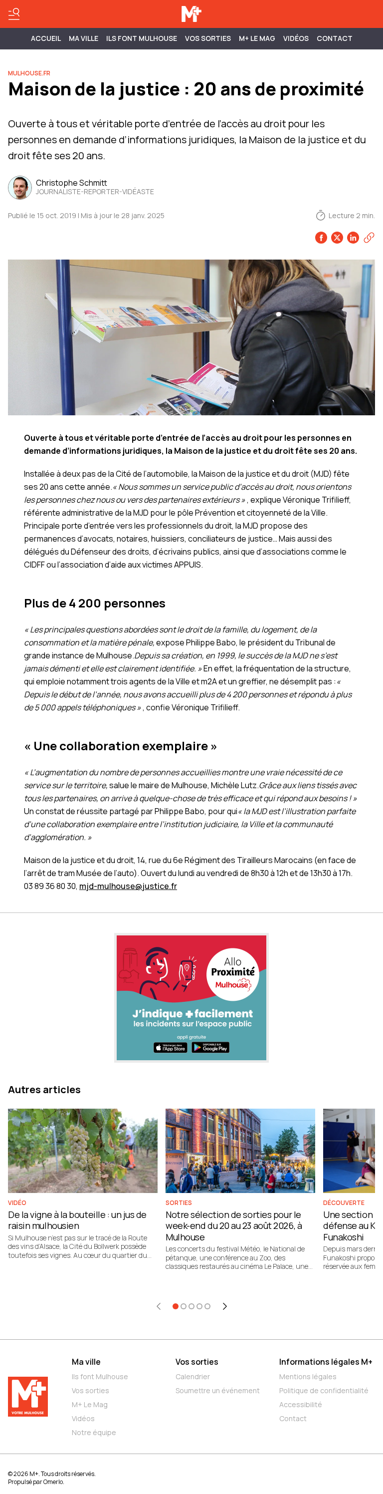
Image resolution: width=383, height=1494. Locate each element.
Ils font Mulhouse (100, 1376)
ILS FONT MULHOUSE (141, 38)
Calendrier (193, 1376)
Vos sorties (208, 38)
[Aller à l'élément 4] (199, 1306)
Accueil (46, 38)
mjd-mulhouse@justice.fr (128, 886)
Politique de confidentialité (324, 1390)
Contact (335, 38)
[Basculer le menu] (14, 14)
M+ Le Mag (257, 38)
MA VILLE (83, 38)
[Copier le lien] (369, 238)
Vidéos (296, 38)
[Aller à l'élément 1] (176, 1306)
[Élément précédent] (159, 1306)
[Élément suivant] (225, 1306)
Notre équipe (94, 1432)
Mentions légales (308, 1376)
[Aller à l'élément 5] (207, 1306)
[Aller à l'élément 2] (184, 1306)
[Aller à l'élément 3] (191, 1306)
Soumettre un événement (218, 1390)
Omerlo (53, 1482)
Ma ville (86, 1361)
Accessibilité (300, 1404)
